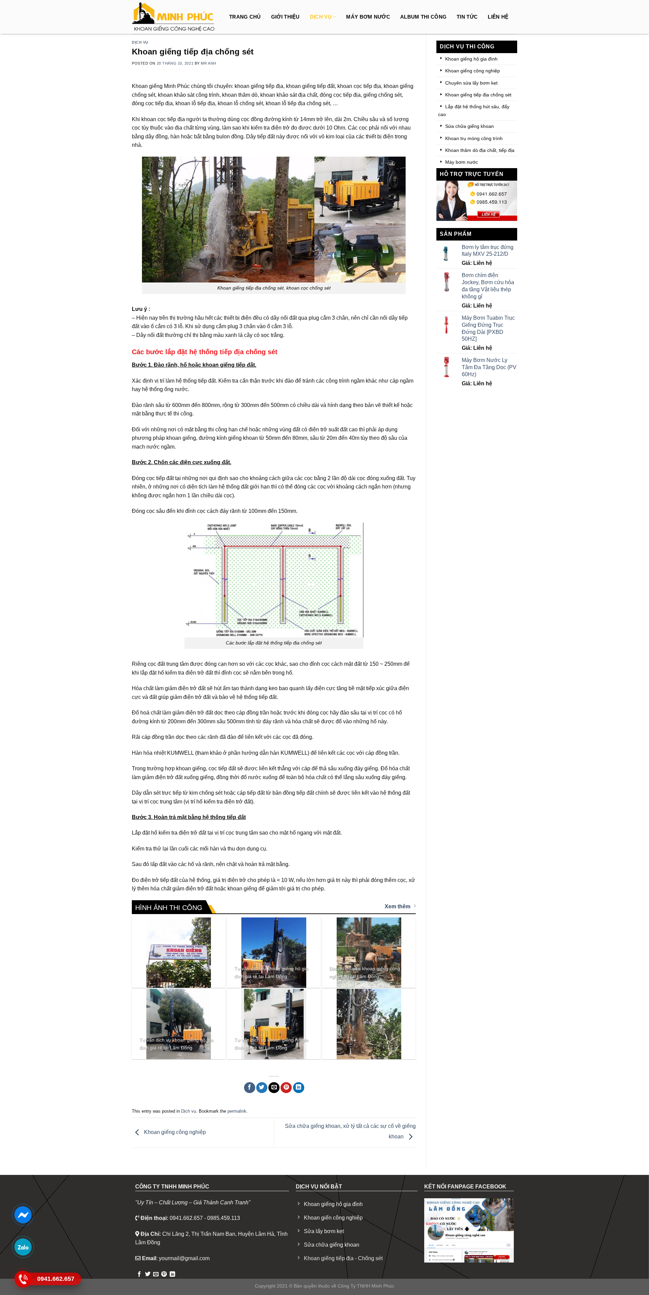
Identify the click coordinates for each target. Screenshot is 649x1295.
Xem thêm (397, 906)
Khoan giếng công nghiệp (174, 1132)
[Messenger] (23, 1215)
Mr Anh (208, 63)
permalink (236, 1111)
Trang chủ (245, 17)
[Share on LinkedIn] (298, 1087)
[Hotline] (23, 1279)
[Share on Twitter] (261, 1087)
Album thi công (423, 17)
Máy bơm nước (368, 17)
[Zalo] (23, 1247)
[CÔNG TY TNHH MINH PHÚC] (174, 17)
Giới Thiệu (285, 17)
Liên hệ (498, 17)
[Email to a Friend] (274, 1087)
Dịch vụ (321, 17)
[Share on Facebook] (249, 1087)
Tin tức (467, 17)
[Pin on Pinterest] (286, 1087)
